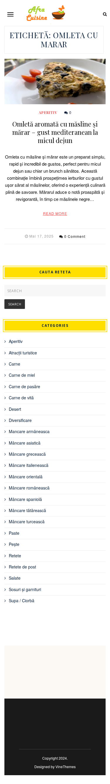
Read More (55, 213)
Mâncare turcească (27, 521)
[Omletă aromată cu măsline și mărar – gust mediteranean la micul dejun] (55, 81)
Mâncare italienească (28, 465)
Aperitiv (48, 112)
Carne (14, 364)
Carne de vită (21, 398)
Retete (15, 555)
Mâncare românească (29, 488)
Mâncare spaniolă (25, 499)
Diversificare (20, 420)
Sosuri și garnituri (25, 589)
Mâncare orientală (26, 477)
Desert (15, 409)
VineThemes (65, 766)
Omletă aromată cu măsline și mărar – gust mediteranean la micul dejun (55, 132)
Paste (14, 533)
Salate (15, 578)
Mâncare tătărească (27, 510)
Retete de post (22, 567)
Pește (14, 544)
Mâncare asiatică (24, 443)
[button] (10, 14)
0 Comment (74, 236)
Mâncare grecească (27, 454)
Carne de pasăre (24, 386)
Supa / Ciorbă (21, 600)
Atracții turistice (23, 353)
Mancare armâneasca (29, 431)
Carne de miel (22, 375)
